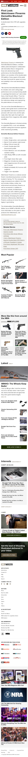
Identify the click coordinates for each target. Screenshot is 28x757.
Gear (2, 597)
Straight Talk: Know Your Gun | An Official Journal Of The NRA (13, 484)
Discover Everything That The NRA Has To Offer (13, 724)
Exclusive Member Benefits (7, 625)
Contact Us (3, 572)
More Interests (16, 461)
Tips (5, 397)
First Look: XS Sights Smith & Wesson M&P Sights (9, 401)
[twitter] (6, 33)
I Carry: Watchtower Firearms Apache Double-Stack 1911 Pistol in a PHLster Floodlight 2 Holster (14, 240)
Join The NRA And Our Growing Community (11, 704)
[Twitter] (27, 1)
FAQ (2, 574)
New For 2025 (10, 29)
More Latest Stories (17, 447)
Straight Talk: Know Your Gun (8, 427)
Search (3, 579)
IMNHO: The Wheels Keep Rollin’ (13, 385)
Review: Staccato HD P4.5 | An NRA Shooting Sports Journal (6, 334)
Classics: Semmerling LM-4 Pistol (9, 410)
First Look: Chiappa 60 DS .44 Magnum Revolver (9, 418)
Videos (3, 606)
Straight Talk (5, 486)
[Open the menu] (25, 5)
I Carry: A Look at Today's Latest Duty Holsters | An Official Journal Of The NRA (13, 532)
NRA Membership (5, 623)
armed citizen (13, 486)
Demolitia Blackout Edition (12, 222)
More (10, 363)
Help (2, 577)
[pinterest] (9, 33)
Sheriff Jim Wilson (7, 465)
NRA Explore (4, 618)
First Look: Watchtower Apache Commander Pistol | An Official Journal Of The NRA (7, 351)
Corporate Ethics (20, 750)
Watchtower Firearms (7, 62)
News (2, 29)
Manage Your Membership (7, 630)
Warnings (3, 752)
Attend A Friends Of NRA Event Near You (12, 744)
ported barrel (9, 224)
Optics (2, 601)
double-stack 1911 (17, 223)
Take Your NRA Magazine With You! (12, 685)
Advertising (4, 570)
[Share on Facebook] (2, 33)
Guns (5, 29)
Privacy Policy (4, 750)
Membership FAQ (5, 628)
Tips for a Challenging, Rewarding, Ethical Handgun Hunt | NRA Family (12, 491)
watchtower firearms (9, 221)
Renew (15, 1)
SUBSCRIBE (9, 555)
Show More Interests (17, 535)
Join (12, 1)
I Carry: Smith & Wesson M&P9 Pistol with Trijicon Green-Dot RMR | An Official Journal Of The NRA (20, 351)
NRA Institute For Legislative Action (9, 616)
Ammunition (4, 595)
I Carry (3, 512)
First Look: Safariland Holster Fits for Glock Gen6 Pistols (9, 436)
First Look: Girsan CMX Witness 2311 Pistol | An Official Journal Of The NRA (20, 334)
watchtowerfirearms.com (8, 215)
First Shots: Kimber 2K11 (11, 249)
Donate (20, 1)
